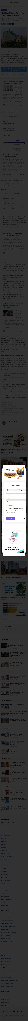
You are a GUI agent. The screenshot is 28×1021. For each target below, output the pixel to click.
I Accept (10, 508)
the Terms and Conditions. (18, 508)
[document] (14, 510)
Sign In (25, 518)
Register (10, 518)
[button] (23, 467)
